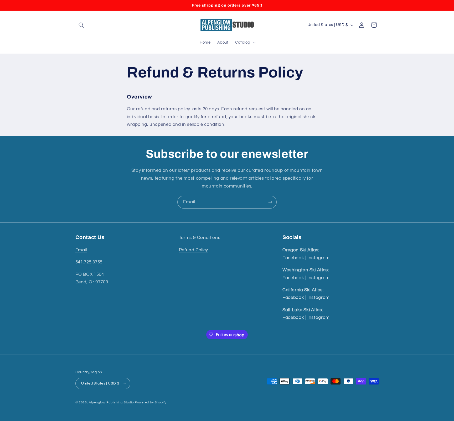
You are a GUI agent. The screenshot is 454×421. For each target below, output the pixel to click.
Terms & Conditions (199, 237)
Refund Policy (193, 249)
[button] (81, 25)
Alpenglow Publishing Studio (111, 402)
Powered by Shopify (151, 402)
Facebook (293, 257)
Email (81, 249)
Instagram (318, 257)
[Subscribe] (270, 202)
